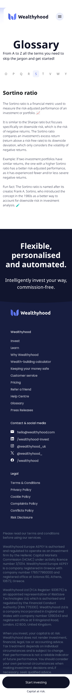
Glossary (17, 403)
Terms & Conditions (25, 483)
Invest (15, 341)
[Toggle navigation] (59, 16)
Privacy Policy (21, 490)
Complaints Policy (24, 503)
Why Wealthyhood (24, 355)
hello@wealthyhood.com (36, 432)
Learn (15, 348)
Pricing (16, 382)
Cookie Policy (21, 496)
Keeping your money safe (30, 368)
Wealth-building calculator (31, 361)
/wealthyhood (27, 461)
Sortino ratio (20, 92)
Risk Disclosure (22, 517)
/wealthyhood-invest (33, 439)
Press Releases (22, 410)
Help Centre (20, 396)
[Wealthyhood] (28, 16)
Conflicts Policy (22, 510)
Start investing (36, 682)
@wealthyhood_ (29, 453)
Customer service (24, 375)
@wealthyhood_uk (31, 446)
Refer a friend (21, 389)
